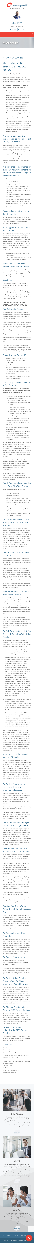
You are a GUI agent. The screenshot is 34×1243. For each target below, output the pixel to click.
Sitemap (16, 1235)
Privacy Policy (7, 1235)
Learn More (17, 1132)
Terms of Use (25, 1235)
